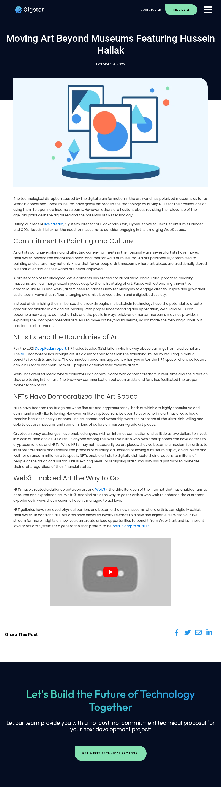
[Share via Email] (198, 632)
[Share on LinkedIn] (209, 632)
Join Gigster (151, 10)
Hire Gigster (181, 9)
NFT (24, 354)
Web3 (100, 489)
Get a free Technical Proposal (110, 753)
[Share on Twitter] (187, 632)
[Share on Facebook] (177, 632)
